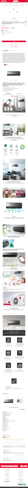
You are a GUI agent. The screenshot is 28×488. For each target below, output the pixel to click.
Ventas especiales (7, 474)
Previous (2, 21)
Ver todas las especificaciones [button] (13, 407)
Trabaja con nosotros (7, 473)
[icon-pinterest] (9, 481)
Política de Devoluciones (20, 472)
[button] (14, 106)
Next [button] (23, 72)
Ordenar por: (4, 446)
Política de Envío (20, 473)
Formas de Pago (20, 481)
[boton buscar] (17, 1)
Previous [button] (4, 72)
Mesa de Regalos (11, 3)
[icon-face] (4, 481)
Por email (7, 482)
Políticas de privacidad (16, 487)
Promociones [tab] (14, 50)
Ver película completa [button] (14, 116)
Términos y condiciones (11, 487)
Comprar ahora (14, 41)
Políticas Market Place (21, 475)
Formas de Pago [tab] (6, 51)
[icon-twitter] (5, 481)
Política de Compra (21, 474)
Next (26, 21)
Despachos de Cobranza (20, 476)
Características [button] (8, 93)
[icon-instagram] (7, 481)
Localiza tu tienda (17, 3)
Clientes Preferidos (7, 476)
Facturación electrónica (7, 472)
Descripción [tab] (5, 50)
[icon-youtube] (6, 481)
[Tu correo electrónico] (10, 466)
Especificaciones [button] (19, 93)
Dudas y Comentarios (21, 480)
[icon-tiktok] (8, 481)
